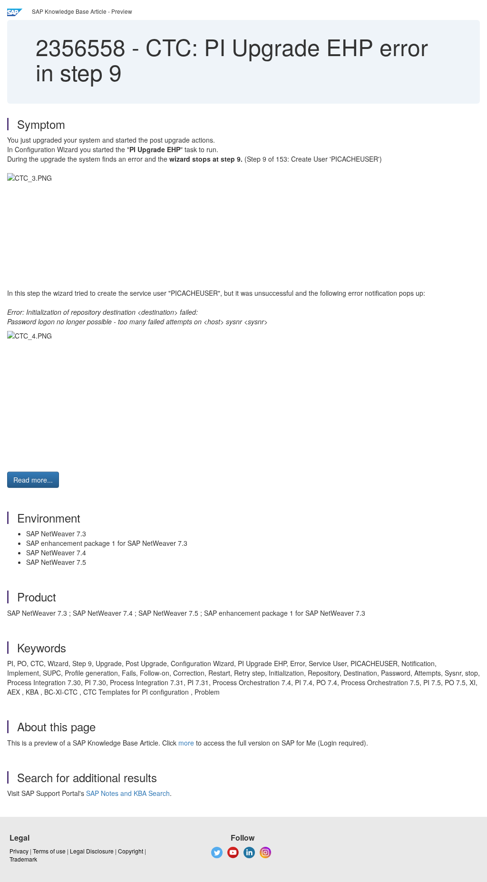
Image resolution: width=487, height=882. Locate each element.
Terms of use (49, 851)
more (186, 742)
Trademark (23, 859)
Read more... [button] (33, 480)
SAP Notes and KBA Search (128, 793)
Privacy (19, 851)
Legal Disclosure (92, 851)
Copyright (130, 851)
